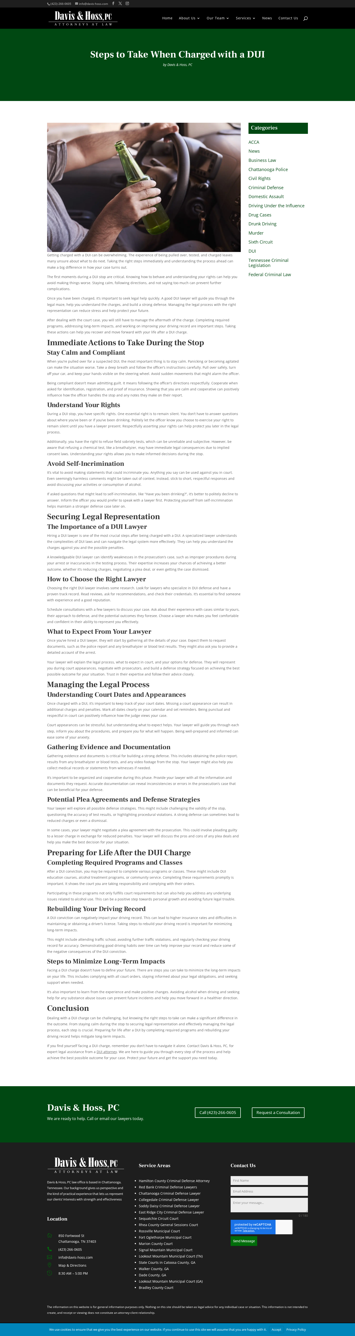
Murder (255, 233)
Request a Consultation (278, 1112)
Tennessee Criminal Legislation (268, 263)
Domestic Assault (266, 196)
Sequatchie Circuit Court (158, 1218)
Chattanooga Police (268, 169)
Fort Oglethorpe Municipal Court (165, 1237)
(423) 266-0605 (70, 1249)
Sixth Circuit (260, 242)
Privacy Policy (296, 1329)
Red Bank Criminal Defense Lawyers (168, 1187)
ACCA (253, 142)
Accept (276, 1329)
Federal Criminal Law (269, 274)
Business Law (262, 160)
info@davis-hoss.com (75, 1257)
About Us (187, 18)
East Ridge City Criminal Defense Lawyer (171, 1212)
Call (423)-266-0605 (217, 1112)
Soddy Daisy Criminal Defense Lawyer (169, 1206)
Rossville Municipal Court (159, 1231)
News (267, 18)
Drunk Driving (262, 224)
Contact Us (288, 18)
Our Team (216, 18)
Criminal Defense (266, 187)
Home (167, 18)
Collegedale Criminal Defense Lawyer (169, 1199)
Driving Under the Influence (276, 205)
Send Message (244, 1241)
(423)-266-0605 (60, 4)
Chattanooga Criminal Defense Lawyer (170, 1193)
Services (243, 18)
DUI (252, 251)
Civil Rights (259, 178)
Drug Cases (259, 215)
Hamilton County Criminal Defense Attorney (174, 1180)
